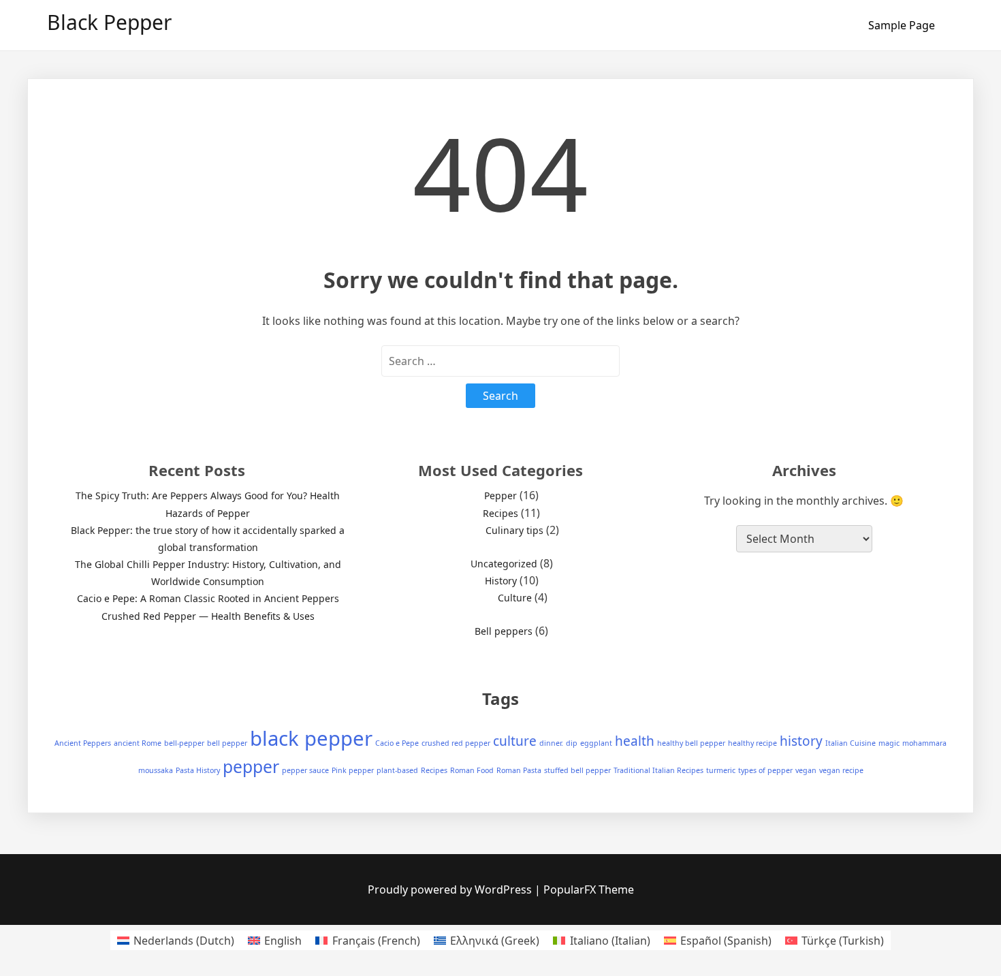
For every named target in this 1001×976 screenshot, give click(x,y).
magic (889, 743)
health (634, 741)
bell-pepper (184, 743)
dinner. (551, 743)
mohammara (924, 743)
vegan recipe (841, 770)
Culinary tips (514, 530)
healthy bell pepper (691, 743)
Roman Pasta (518, 770)
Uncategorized (504, 563)
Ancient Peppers (82, 743)
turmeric (720, 770)
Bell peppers (504, 631)
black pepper (311, 738)
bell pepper (227, 743)
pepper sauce (305, 770)
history (801, 741)
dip (571, 743)
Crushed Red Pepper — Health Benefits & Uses (208, 616)
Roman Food (472, 770)
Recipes (500, 513)
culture (515, 741)
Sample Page (901, 25)
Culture (515, 597)
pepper (251, 766)
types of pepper (765, 770)
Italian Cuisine (850, 743)
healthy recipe (752, 743)
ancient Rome (137, 743)
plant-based (397, 770)
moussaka (155, 770)
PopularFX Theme (588, 889)
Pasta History (198, 770)
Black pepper (109, 22)
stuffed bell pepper (577, 770)
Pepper (500, 495)
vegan (805, 770)
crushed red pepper (456, 743)
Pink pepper (353, 770)
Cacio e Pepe (397, 743)
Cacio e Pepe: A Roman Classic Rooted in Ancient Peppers (208, 598)
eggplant (596, 743)
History (501, 580)
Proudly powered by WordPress (451, 889)
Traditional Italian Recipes (658, 770)
